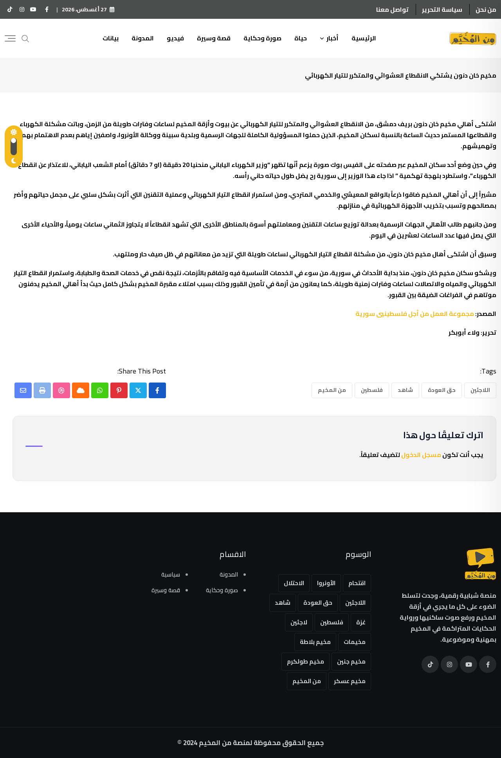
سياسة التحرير (442, 9)
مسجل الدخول (421, 455)
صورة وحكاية (262, 38)
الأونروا (326, 583)
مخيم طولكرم (305, 661)
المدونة (143, 38)
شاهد (405, 390)
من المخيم (332, 390)
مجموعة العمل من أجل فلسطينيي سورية (414, 313)
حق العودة (442, 390)
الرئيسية (363, 38)
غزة (361, 622)
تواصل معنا (392, 9)
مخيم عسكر (350, 681)
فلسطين (372, 390)
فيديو (175, 38)
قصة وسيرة (214, 38)
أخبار (332, 38)
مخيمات (355, 641)
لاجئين (298, 622)
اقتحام (357, 583)
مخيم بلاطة (315, 641)
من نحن (486, 9)
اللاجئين (480, 390)
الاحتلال (294, 583)
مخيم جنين (351, 661)
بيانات (111, 38)
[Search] (25, 38)
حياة (300, 38)
